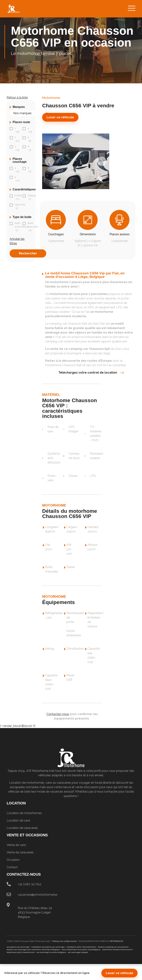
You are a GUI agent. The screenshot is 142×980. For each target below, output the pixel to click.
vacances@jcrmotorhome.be (37, 894)
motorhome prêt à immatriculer (21, 952)
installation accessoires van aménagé (48, 947)
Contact (12, 867)
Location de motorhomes (24, 813)
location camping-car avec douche (113, 947)
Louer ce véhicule (60, 117)
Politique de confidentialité (64, 941)
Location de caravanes (22, 828)
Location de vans (18, 820)
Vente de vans (16, 845)
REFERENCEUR (116, 941)
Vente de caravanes (20, 852)
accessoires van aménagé (18, 947)
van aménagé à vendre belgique (51, 952)
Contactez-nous (58, 714)
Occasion (13, 860)
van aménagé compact (78, 952)
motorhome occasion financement (117, 949)
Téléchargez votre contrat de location (87, 372)
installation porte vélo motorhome (81, 947)
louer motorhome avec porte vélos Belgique (81, 949)
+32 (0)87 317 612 (29, 884)
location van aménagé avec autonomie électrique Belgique (33, 949)
